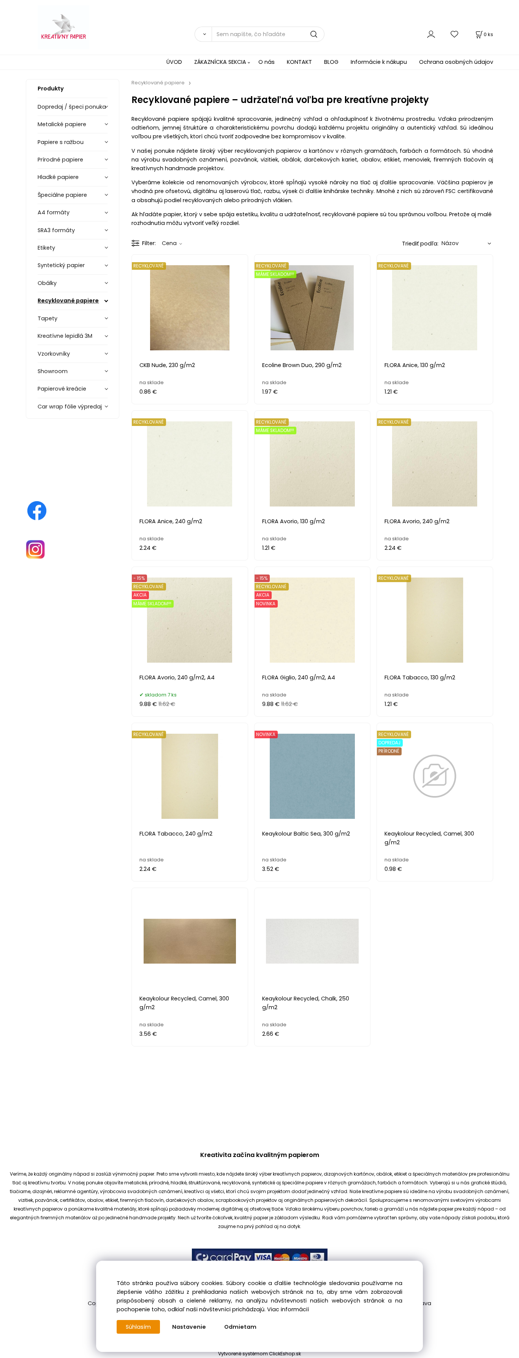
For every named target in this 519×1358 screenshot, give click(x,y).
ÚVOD (174, 62)
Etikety (46, 248)
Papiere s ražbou (61, 142)
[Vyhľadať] (203, 34)
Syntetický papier (61, 265)
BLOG (331, 62)
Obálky (47, 283)
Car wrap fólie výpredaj (70, 406)
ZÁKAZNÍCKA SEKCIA (220, 62)
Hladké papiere (58, 177)
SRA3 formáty (56, 230)
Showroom (53, 371)
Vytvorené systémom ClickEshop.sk (259, 1353)
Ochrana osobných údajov (456, 62)
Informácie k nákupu (379, 62)
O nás (266, 62)
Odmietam (240, 1327)
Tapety (47, 318)
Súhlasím (138, 1327)
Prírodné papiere (60, 159)
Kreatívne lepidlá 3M (65, 336)
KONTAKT (299, 62)
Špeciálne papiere (62, 195)
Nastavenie (189, 1327)
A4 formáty (54, 212)
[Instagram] (35, 549)
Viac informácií (288, 1309)
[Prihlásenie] (431, 34)
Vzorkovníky (54, 354)
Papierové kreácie (62, 389)
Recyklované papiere (68, 300)
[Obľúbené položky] (455, 34)
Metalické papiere (62, 124)
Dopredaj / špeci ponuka (72, 107)
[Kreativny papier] (36, 510)
